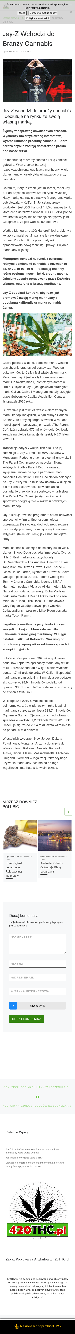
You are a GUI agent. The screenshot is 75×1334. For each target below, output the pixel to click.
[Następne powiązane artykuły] (68, 811)
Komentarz (21, 937)
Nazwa (17, 963)
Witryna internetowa (30, 991)
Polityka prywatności (37, 18)
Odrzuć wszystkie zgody (43, 12)
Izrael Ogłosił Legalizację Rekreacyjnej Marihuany (14, 869)
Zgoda (21, 12)
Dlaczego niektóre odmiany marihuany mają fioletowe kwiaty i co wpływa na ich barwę (35, 1164)
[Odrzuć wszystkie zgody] (70, 12)
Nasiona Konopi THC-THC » (41, 1326)
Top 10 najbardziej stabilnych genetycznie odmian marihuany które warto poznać (33, 1150)
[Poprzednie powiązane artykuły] (60, 811)
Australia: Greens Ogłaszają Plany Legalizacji (51, 867)
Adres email (22, 977)
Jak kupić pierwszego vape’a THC (24, 1157)
